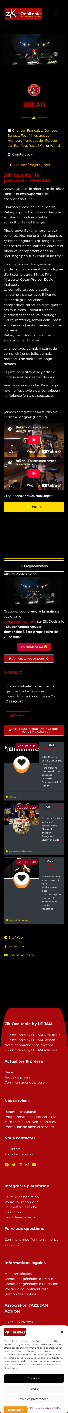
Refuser (34, 1388)
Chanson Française (27, 130)
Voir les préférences (34, 1399)
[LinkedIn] (20, 1164)
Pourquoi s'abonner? (21, 1202)
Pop (23, 145)
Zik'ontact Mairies (19, 1154)
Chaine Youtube (21, 955)
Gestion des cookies (20, 1294)
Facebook (16, 946)
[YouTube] (34, 1164)
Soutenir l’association (22, 1197)
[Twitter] (13, 1164)
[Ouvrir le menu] (56, 14)
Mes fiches (13, 1212)
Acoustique (26, 746)
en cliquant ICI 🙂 (34, 647)
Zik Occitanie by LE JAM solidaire (31, 1050)
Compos (50, 130)
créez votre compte (20, 621)
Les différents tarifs (20, 1217)
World (55, 145)
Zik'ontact (13, 1149)
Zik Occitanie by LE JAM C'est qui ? (32, 1035)
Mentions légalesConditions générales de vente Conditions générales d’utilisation (31, 1279)
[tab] (34, 507)
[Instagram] (27, 1164)
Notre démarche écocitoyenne (29, 1045)
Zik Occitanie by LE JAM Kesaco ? (31, 1040)
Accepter (34, 1378)
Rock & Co (37, 145)
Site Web (15, 937)
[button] (62, 1332)
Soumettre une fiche (21, 1207)
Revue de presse (17, 1077)
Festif (25, 135)
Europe (13, 135)
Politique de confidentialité (45, 1407)
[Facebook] (7, 1164)
